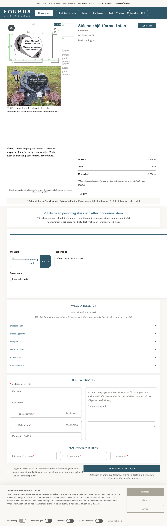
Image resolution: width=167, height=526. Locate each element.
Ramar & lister (83, 357)
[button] (133, 13)
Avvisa (145, 509)
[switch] (48, 521)
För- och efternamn (23, 456)
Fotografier (83, 341)
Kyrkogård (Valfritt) (22, 436)
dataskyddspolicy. (26, 475)
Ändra (45, 261)
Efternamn (18, 402)
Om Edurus (98, 13)
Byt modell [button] (147, 26)
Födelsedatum (25, 413)
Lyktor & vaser (83, 349)
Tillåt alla (145, 492)
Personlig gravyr (83, 333)
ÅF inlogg (120, 13)
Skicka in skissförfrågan (122, 468)
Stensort (14, 251)
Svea (47, 201)
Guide (84, 13)
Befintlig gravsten (67, 13)
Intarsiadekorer (83, 365)
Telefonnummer (71, 456)
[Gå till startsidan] (17, 13)
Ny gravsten (44, 13)
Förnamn (17, 391)
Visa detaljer (113, 521)
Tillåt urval (145, 500)
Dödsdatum (24, 425)
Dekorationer (83, 325)
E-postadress (120, 456)
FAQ (111, 13)
